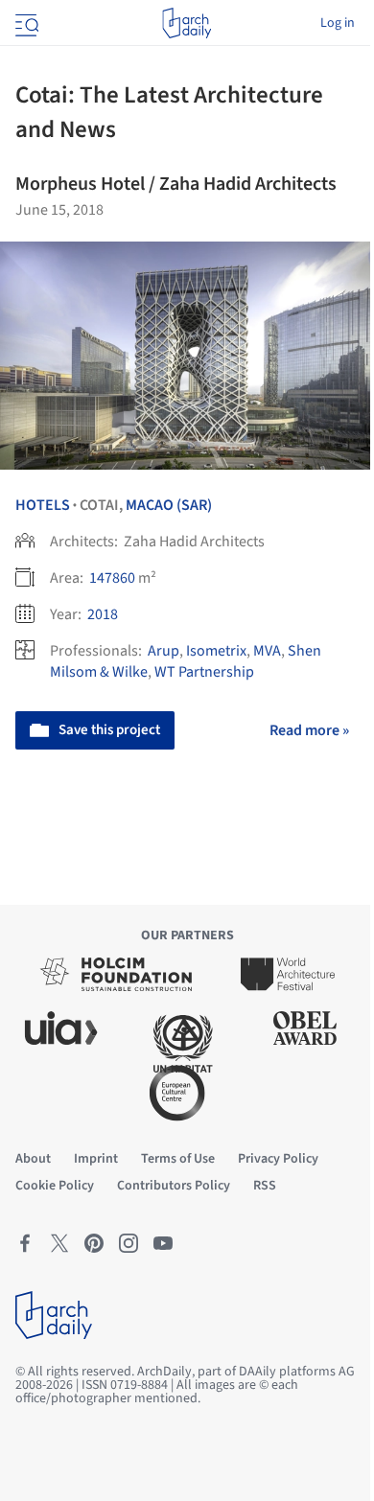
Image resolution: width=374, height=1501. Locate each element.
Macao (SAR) (169, 505)
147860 (112, 578)
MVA (267, 650)
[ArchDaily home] (186, 23)
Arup (163, 650)
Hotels (42, 505)
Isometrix (216, 650)
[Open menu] (25, 23)
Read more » (309, 730)
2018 (102, 614)
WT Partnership (204, 671)
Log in (337, 23)
